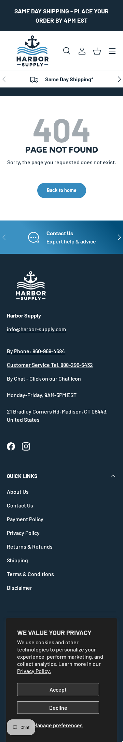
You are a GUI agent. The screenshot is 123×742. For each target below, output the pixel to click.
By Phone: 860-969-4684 (36, 351)
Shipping (17, 560)
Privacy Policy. (34, 671)
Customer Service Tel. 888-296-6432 (50, 364)
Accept (58, 689)
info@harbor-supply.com (36, 329)
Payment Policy (25, 519)
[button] (97, 51)
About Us (18, 491)
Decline (58, 707)
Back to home (62, 190)
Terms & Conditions (30, 574)
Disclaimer (19, 587)
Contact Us (20, 505)
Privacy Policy (23, 532)
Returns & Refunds (30, 546)
